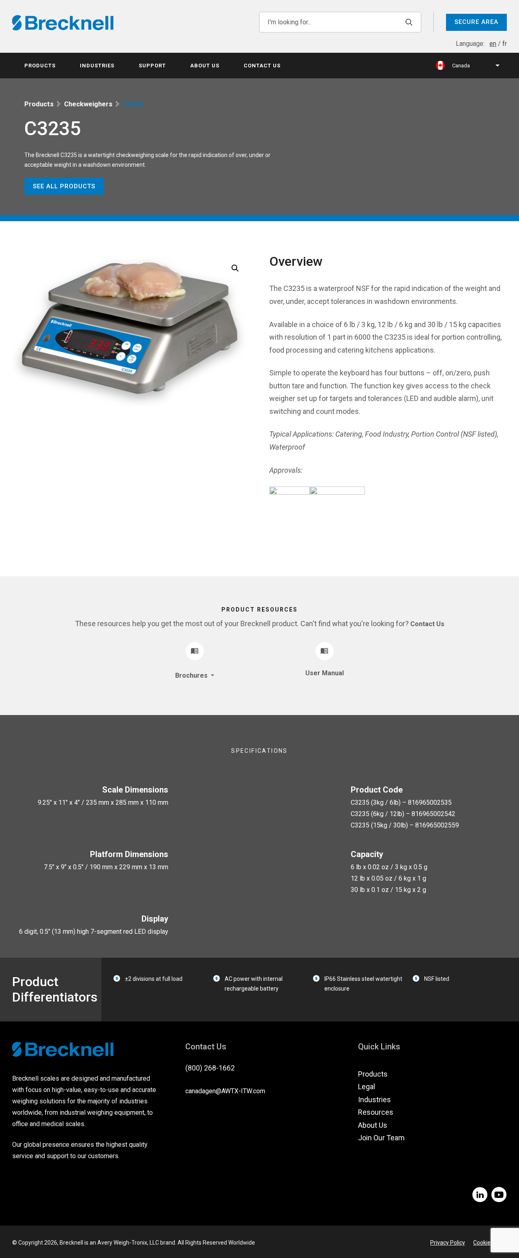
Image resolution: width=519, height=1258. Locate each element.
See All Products (64, 186)
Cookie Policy (490, 1242)
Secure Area (476, 22)
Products (40, 65)
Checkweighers (88, 104)
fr (504, 43)
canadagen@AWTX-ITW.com (225, 1091)
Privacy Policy (447, 1242)
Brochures (192, 675)
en (492, 43)
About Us (204, 65)
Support (152, 65)
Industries (97, 65)
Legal (366, 1086)
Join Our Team (381, 1137)
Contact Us (262, 65)
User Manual (324, 673)
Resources (375, 1112)
